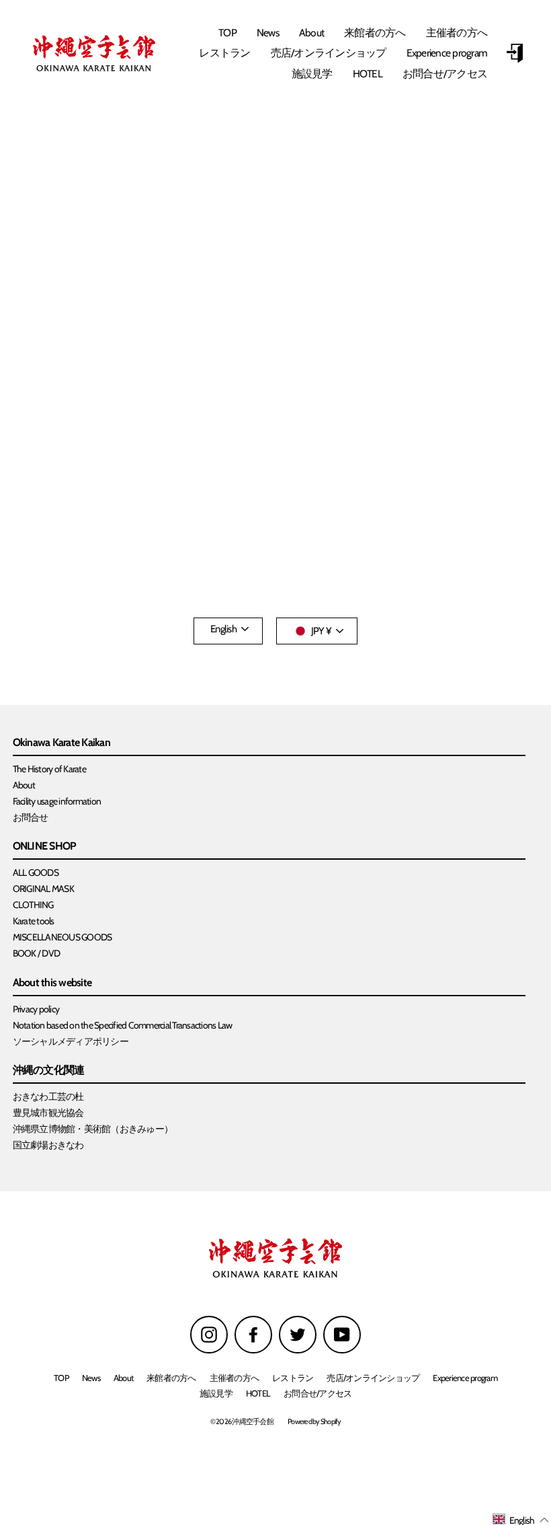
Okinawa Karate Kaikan (61, 743)
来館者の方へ (375, 32)
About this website (52, 983)
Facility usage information (57, 801)
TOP (227, 32)
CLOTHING (33, 904)
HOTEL (367, 73)
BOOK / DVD (36, 953)
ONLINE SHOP (45, 846)
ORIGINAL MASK (43, 888)
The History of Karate (49, 769)
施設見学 (312, 73)
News (268, 32)
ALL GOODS (35, 872)
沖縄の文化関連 (49, 1070)
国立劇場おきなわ (48, 1145)
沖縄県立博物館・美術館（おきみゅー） (93, 1128)
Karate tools (33, 921)
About (311, 32)
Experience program (447, 52)
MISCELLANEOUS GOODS (62, 937)
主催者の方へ (457, 32)
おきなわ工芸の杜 (48, 1096)
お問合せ (30, 817)
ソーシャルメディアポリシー (70, 1041)
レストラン (224, 52)
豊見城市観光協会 (48, 1112)
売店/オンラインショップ (328, 52)
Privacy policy (36, 1009)
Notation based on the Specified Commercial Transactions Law (122, 1025)
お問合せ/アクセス (444, 73)
